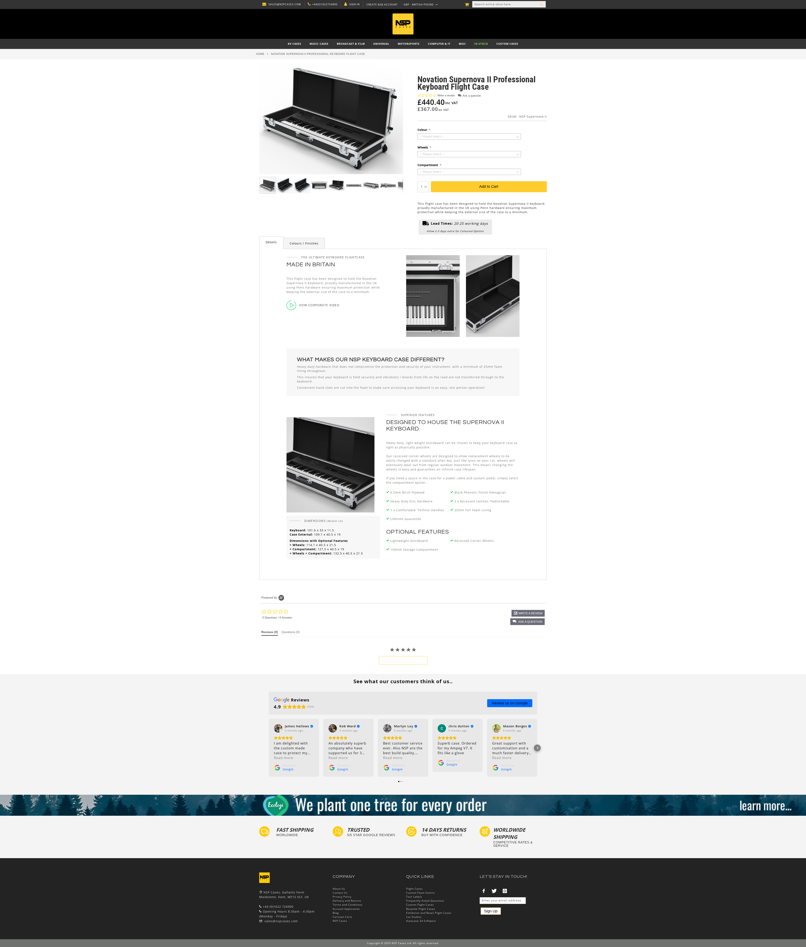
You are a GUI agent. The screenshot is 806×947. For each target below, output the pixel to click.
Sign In (354, 4)
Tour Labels (414, 896)
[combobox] (509, 4)
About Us (339, 889)
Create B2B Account (382, 4)
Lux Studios (414, 917)
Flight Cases (414, 889)
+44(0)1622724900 (325, 4)
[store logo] (403, 23)
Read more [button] (283, 757)
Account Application (346, 909)
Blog (336, 913)
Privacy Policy (342, 896)
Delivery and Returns (347, 900)
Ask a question (472, 95)
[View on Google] (278, 728)
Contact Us (340, 892)
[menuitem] (294, 44)
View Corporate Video (319, 305)
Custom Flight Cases (420, 904)
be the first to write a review (403, 660)
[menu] (403, 44)
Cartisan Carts (342, 917)
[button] (421, 4)
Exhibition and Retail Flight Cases (428, 913)
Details (271, 242)
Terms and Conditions (347, 904)
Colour (422, 129)
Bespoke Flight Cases (420, 909)
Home (260, 54)
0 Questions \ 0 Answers (277, 617)
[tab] (271, 242)
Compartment (428, 165)
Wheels (423, 147)
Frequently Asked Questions (425, 900)
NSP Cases (340, 921)
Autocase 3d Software (421, 921)
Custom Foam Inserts (420, 892)
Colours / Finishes (304, 243)
